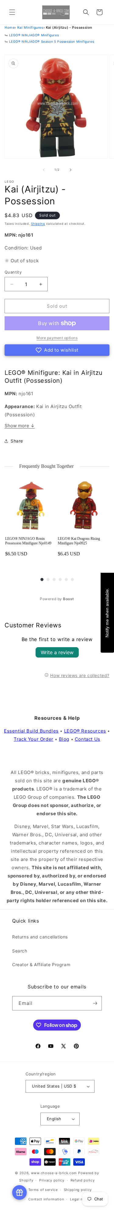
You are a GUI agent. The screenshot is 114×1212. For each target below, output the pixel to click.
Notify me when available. (107, 612)
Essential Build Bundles (31, 731)
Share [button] (17, 440)
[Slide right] (70, 170)
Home (10, 27)
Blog (64, 739)
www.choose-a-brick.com (54, 1173)
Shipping (38, 223)
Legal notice (81, 1199)
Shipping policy (78, 1190)
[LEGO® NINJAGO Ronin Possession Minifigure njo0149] (31, 506)
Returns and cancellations (40, 936)
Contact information (46, 1199)
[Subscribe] (95, 1003)
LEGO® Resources (85, 731)
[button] (12, 12)
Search (19, 950)
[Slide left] (43, 170)
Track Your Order (34, 739)
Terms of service (43, 1190)
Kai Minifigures (30, 27)
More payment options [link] (57, 337)
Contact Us (87, 739)
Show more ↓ (20, 426)
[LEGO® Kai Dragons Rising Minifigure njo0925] (83, 506)
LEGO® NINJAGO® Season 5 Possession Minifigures (51, 42)
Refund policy (83, 1180)
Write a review (57, 652)
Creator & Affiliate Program (41, 964)
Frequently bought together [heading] (46, 466)
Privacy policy (51, 1180)
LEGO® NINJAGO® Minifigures (34, 35)
